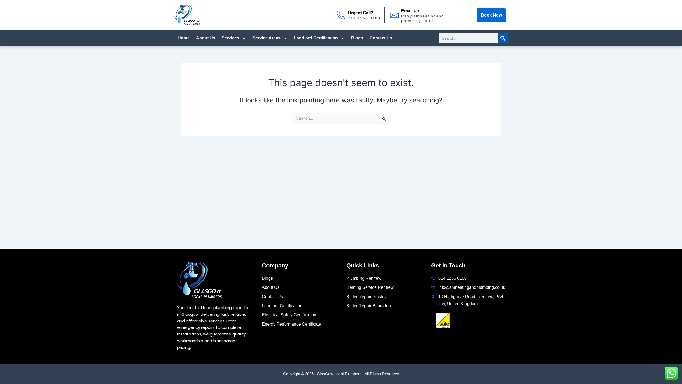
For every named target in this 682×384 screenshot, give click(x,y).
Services (230, 38)
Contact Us (381, 38)
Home (184, 38)
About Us (205, 38)
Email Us (410, 11)
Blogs (357, 38)
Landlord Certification (316, 38)
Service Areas (267, 38)
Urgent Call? (360, 13)
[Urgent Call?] (341, 15)
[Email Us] (394, 15)
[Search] (503, 38)
